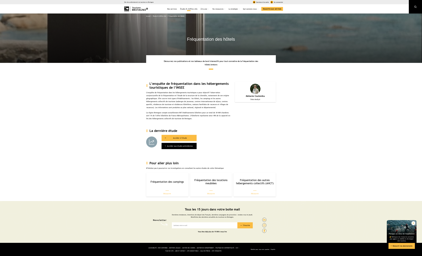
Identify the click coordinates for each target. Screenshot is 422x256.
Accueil (148, 16)
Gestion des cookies (188, 248)
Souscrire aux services (272, 9)
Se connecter (278, 2)
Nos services (172, 9)
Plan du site (170, 251)
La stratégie (233, 9)
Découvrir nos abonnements (402, 246)
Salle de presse (205, 251)
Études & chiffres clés (188, 9)
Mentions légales (175, 248)
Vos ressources (217, 9)
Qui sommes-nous (250, 9)
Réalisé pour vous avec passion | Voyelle (263, 249)
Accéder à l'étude (180, 138)
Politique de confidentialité (225, 248)
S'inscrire (246, 225)
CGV (237, 248)
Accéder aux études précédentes (180, 146)
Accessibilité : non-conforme (157, 248)
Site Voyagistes (217, 251)
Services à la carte (262, 2)
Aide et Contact (180, 251)
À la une (204, 9)
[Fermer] (413, 223)
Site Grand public (193, 251)
